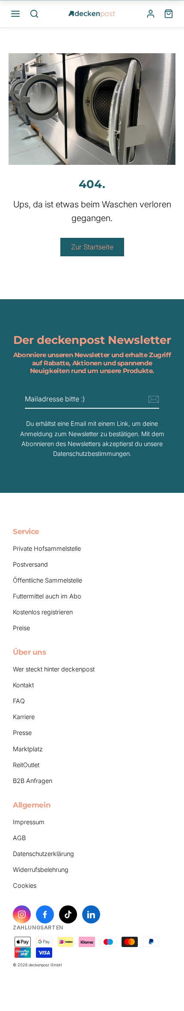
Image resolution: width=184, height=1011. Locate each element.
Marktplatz (28, 749)
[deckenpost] (92, 13)
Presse (22, 732)
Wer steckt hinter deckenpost (54, 669)
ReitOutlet (26, 764)
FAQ (19, 700)
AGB (19, 837)
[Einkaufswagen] (168, 13)
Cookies (24, 885)
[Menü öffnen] (15, 13)
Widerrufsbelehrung (40, 869)
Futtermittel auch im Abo (47, 596)
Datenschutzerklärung (43, 853)
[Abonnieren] (152, 399)
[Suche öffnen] (34, 13)
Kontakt (23, 685)
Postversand (30, 564)
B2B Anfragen (32, 780)
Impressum (29, 822)
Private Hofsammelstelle (47, 548)
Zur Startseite (92, 247)
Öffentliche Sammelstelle (47, 580)
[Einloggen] (150, 13)
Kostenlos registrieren (43, 612)
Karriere (24, 716)
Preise (21, 627)
